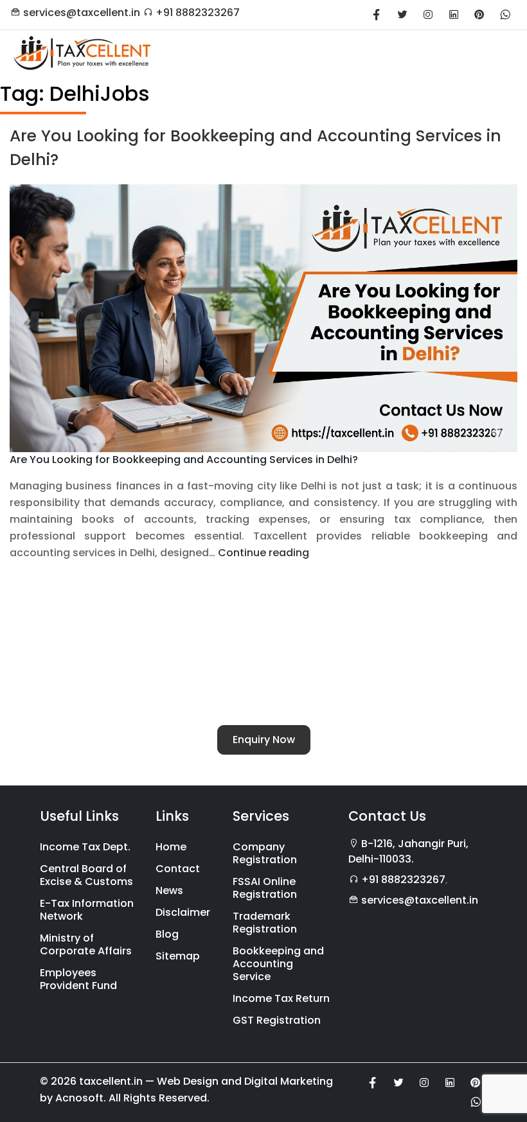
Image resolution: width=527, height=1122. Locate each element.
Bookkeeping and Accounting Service (278, 963)
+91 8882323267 (198, 12)
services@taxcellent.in (81, 12)
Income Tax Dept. (85, 846)
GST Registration (277, 1020)
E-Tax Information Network (87, 910)
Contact (178, 868)
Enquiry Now (264, 739)
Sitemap (178, 956)
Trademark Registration (265, 922)
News (169, 890)
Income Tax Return (281, 998)
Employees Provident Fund (78, 979)
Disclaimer (183, 912)
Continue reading (263, 552)
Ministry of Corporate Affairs (86, 944)
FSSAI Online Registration (265, 888)
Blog (167, 934)
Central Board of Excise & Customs (86, 875)
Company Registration (265, 853)
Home (171, 846)
